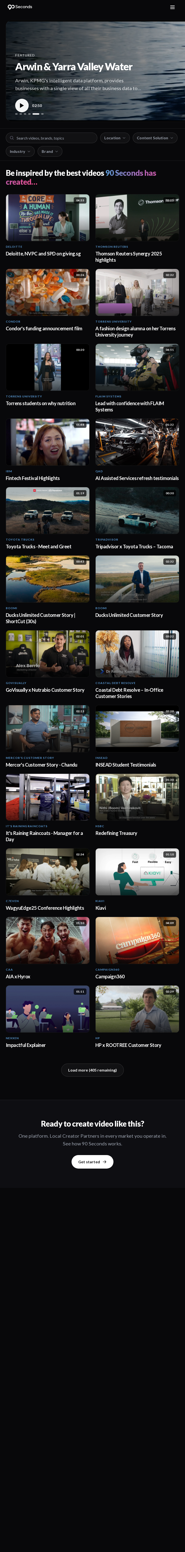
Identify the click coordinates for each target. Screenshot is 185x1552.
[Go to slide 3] (25, 114)
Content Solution (152, 137)
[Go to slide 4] (29, 114)
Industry (17, 151)
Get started (89, 1161)
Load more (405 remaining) (92, 1070)
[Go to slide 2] (21, 114)
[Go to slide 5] (36, 114)
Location (112, 137)
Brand (47, 151)
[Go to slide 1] (16, 114)
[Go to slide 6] (42, 114)
